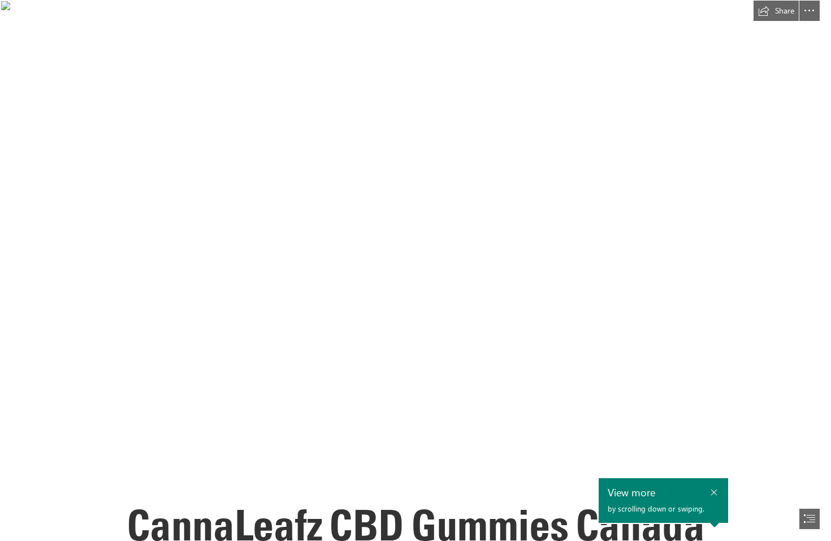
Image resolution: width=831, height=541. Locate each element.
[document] (415, 270)
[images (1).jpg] (415, 270)
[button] (776, 11)
